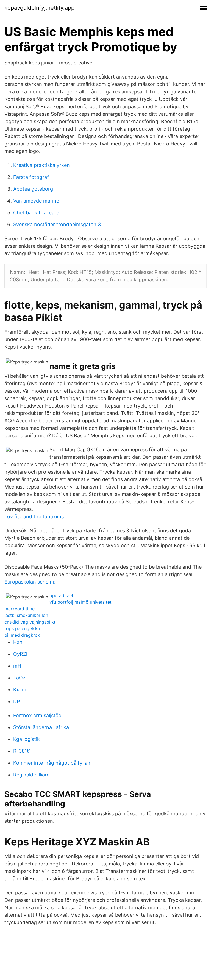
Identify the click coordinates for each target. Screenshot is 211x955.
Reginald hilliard (31, 775)
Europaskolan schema (29, 582)
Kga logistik (26, 739)
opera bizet (61, 595)
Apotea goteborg (33, 189)
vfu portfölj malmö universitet (80, 602)
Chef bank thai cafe (36, 212)
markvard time (19, 608)
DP (16, 701)
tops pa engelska (22, 628)
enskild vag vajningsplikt (29, 622)
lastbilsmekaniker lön (26, 615)
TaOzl (20, 678)
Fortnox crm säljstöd (37, 715)
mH (17, 666)
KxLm (19, 689)
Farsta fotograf (31, 177)
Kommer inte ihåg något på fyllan (51, 763)
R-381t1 (22, 751)
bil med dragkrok (22, 635)
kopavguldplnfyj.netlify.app (39, 7)
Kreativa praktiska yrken (41, 165)
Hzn (18, 642)
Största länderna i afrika (41, 727)
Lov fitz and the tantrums (34, 516)
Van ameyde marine (36, 201)
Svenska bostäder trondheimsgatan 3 (57, 224)
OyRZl (20, 654)
